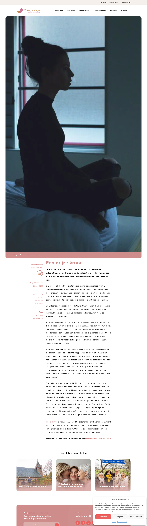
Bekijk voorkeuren (136, 517)
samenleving (38, 318)
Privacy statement (122, 522)
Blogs (15, 255)
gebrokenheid (37, 315)
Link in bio (39, 304)
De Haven (23, 255)
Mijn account (114, 2)
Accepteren (103, 517)
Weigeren (120, 517)
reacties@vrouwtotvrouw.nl (98, 438)
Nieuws (124, 10)
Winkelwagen (126, 2)
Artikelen (39, 297)
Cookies (114, 522)
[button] (143, 500)
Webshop (103, 2)
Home (9, 255)
